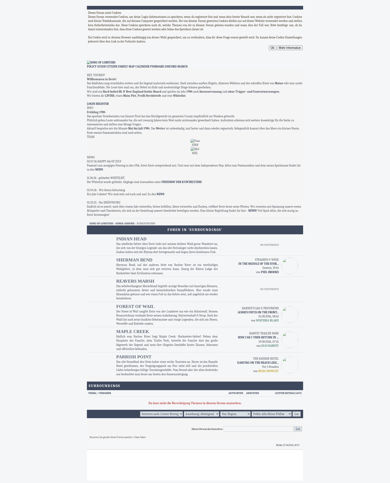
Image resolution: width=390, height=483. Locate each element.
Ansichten (252, 393)
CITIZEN (112, 66)
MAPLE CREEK (132, 331)
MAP (132, 66)
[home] (195, 63)
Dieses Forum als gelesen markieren (271, 385)
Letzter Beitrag (285, 393)
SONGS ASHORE (125, 223)
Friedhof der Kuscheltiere (182, 182)
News (99, 169)
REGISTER (102, 104)
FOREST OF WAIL (135, 306)
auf (298, 393)
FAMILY (123, 66)
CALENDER (142, 66)
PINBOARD (157, 66)
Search (182, 66)
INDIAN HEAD (131, 238)
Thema (92, 393)
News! (253, 210)
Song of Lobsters (101, 223)
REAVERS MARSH (135, 281)
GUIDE (101, 66)
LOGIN (91, 104)
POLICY (92, 66)
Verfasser (105, 393)
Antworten (235, 393)
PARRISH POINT (133, 356)
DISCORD (171, 66)
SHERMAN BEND (134, 259)
